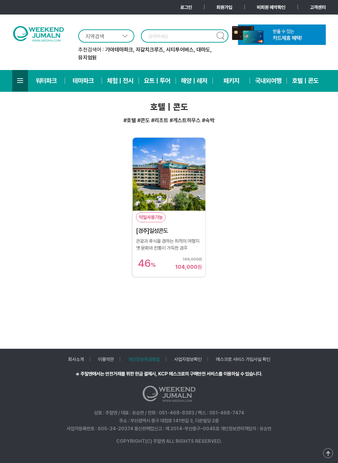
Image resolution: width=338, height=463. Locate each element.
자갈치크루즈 (149, 50)
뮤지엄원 (87, 57)
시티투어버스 (180, 50)
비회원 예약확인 (271, 7)
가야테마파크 (119, 50)
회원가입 (224, 7)
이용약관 (106, 359)
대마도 (203, 50)
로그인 (186, 7)
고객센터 (318, 7)
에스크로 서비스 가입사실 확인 (243, 359)
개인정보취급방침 (144, 359)
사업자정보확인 (188, 359)
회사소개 (76, 359)
